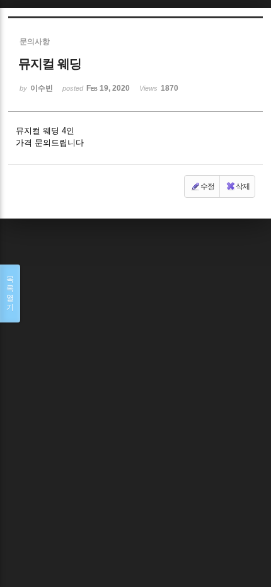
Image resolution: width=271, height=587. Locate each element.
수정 (207, 186)
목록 (10, 293)
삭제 (243, 186)
